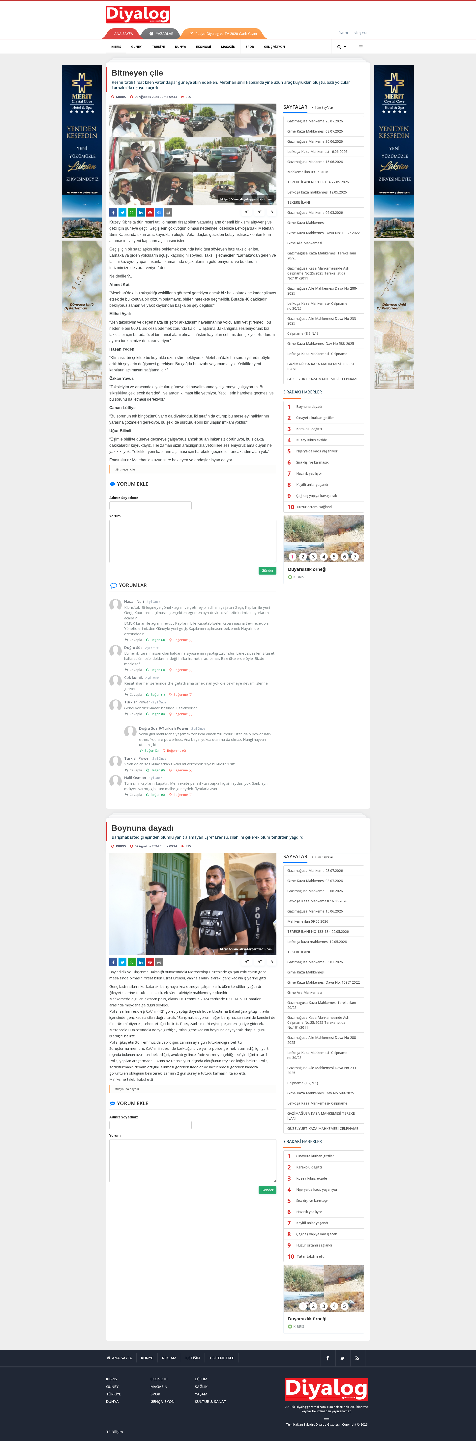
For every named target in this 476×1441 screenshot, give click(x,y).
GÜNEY (136, 47)
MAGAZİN (228, 47)
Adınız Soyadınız (123, 497)
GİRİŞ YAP (360, 33)
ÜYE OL (344, 33)
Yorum (115, 516)
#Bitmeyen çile (125, 469)
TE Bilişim (114, 1431)
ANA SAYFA (123, 33)
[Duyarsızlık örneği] (324, 542)
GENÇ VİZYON (274, 47)
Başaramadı (300, 1318)
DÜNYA (180, 47)
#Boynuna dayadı (127, 1089)
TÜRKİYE (158, 47)
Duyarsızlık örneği (307, 569)
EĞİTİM (201, 1378)
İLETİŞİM (192, 1357)
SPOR (250, 47)
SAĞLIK (201, 1386)
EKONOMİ (203, 47)
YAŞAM (201, 1393)
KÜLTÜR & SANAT (210, 1401)
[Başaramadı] (324, 1291)
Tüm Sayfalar (324, 108)
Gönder (267, 570)
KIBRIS (116, 47)
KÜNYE (147, 1357)
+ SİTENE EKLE (221, 1357)
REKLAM (169, 1357)
